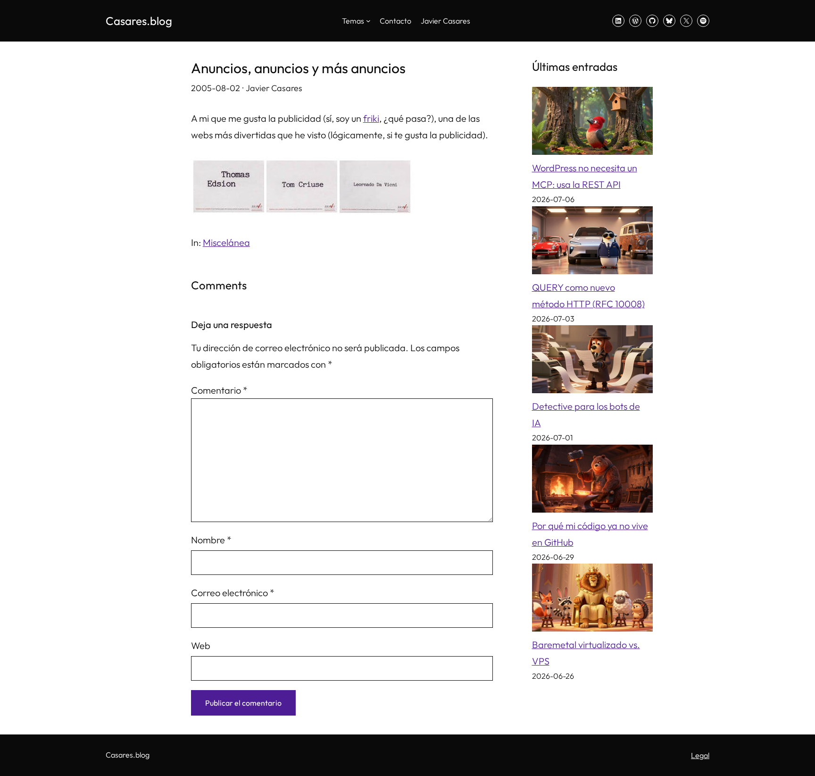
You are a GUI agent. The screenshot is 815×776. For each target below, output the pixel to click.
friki (371, 118)
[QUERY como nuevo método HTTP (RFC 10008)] (592, 242)
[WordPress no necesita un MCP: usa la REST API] (592, 123)
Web (200, 645)
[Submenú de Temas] (368, 20)
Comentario (219, 390)
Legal (700, 755)
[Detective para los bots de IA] (592, 361)
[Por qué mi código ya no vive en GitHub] (592, 481)
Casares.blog (139, 21)
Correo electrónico (232, 593)
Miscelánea (226, 242)
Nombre (211, 540)
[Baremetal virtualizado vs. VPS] (592, 600)
